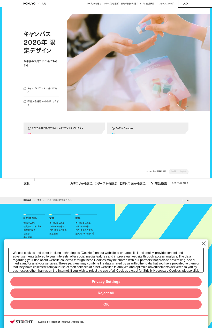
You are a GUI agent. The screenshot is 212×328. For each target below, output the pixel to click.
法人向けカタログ (83, 233)
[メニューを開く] (186, 3)
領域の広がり (29, 222)
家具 (77, 218)
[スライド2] (187, 106)
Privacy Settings (106, 282)
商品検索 (150, 3)
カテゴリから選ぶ (93, 3)
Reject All (106, 293)
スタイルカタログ (166, 3)
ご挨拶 (26, 233)
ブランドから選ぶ (82, 226)
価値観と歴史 (29, 230)
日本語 (173, 171)
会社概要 (28, 237)
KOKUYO (28, 200)
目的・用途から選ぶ (129, 3)
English (183, 171)
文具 (44, 3)
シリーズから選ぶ (111, 3)
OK (106, 304)
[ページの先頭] (187, 200)
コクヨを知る (30, 218)
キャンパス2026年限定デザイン (59, 200)
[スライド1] (186, 106)
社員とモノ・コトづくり (33, 226)
